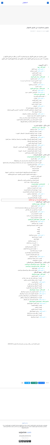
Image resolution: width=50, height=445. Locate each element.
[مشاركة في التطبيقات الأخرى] (22, 383)
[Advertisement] (25, 15)
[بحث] (2, 3)
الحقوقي (25, 3)
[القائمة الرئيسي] (48, 3)
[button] (41, 383)
